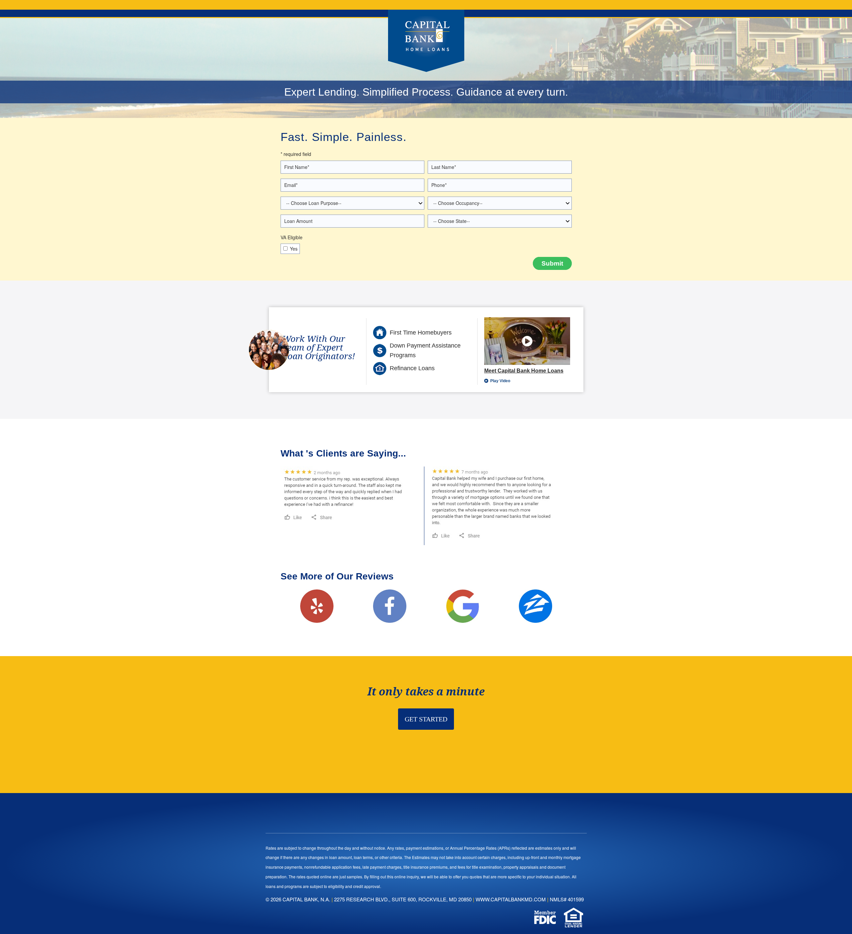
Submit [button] (552, 263)
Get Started (426, 719)
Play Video (499, 381)
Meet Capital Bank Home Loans (523, 371)
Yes (294, 248)
